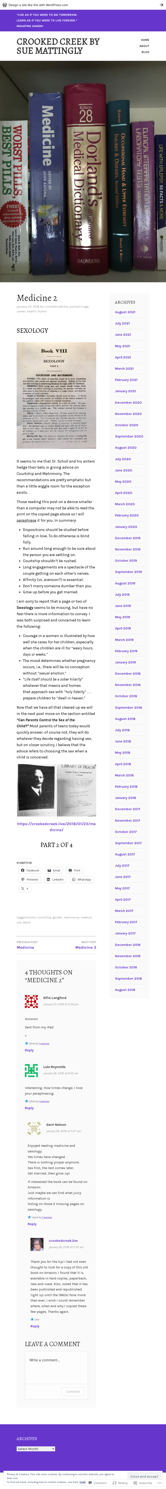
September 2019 (128, 572)
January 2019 (125, 662)
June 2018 (123, 741)
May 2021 (122, 346)
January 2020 (126, 527)
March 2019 (124, 640)
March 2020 (125, 504)
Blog (145, 52)
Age (85, 306)
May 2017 (122, 888)
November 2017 (127, 820)
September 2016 (128, 978)
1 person (44, 1043)
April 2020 (123, 493)
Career (21, 311)
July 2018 (122, 730)
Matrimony (71, 917)
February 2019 (126, 651)
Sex (19, 922)
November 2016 (127, 956)
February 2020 (127, 515)
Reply (29, 1050)
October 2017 (126, 832)
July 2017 (122, 865)
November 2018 (128, 685)
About (144, 46)
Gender (57, 917)
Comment (73, 1391)
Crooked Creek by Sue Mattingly (58, 46)
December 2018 (128, 673)
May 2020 (123, 481)
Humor (42, 311)
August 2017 (125, 854)
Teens (27, 922)
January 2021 (125, 391)
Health (31, 311)
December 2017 (127, 809)
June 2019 (123, 606)
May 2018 (122, 752)
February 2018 (126, 786)
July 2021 (122, 323)
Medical (86, 917)
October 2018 (126, 696)
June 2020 (123, 470)
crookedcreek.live (56, 306)
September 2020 (129, 436)
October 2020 (126, 425)
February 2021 (126, 380)
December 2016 (127, 945)
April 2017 (123, 899)
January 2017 (125, 933)
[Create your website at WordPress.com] (83, 5)
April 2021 (123, 357)
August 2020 (126, 447)
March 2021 (124, 368)
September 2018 (128, 707)
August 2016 (125, 990)
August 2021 (125, 312)
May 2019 (122, 617)
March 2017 (124, 911)
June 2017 (123, 877)
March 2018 (124, 775)
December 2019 (127, 538)
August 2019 (125, 583)
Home (145, 40)
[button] (36, 790)
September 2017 (128, 843)
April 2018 (123, 764)
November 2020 (128, 414)
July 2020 (123, 459)
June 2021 (123, 334)
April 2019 (123, 628)
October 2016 (126, 967)
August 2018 (125, 719)
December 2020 (128, 402)
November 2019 (127, 549)
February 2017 (126, 922)
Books (31, 917)
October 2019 (126, 560)
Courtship (44, 917)
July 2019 (122, 594)
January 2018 (125, 798)
